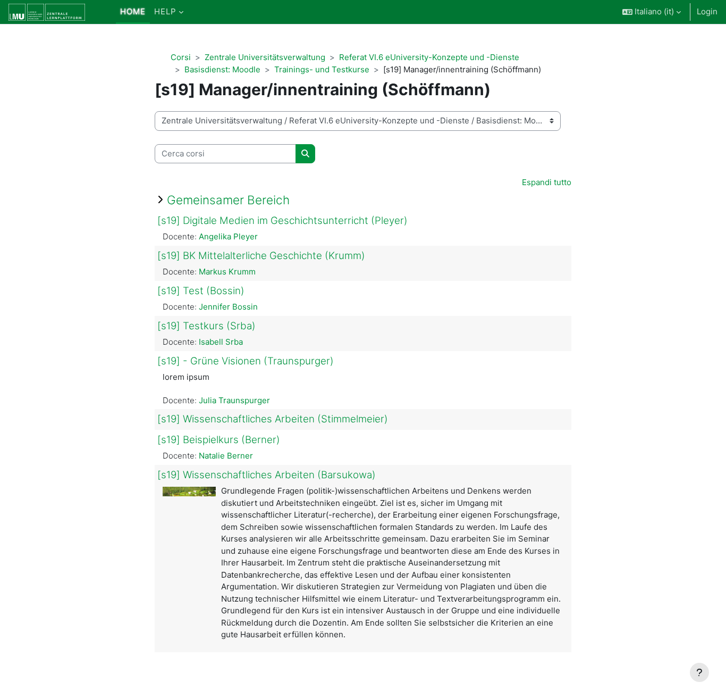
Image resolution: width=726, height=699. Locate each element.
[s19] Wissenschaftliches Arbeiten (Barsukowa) (266, 475)
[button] (651, 12)
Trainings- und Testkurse (321, 69)
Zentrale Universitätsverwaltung (265, 57)
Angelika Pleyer (228, 236)
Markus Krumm (227, 272)
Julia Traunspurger (234, 400)
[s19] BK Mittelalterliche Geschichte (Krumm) (261, 255)
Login (707, 11)
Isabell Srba (221, 342)
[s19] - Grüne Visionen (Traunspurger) (245, 361)
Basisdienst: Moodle (222, 69)
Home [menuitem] (133, 11)
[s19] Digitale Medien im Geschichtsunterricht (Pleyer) (282, 220)
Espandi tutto (546, 182)
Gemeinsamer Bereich (228, 200)
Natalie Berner (226, 456)
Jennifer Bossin (228, 307)
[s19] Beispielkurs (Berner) (218, 440)
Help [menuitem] (165, 11)
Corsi (181, 57)
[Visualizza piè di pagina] (699, 672)
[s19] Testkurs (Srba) (206, 326)
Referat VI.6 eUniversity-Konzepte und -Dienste (429, 57)
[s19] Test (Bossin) (200, 291)
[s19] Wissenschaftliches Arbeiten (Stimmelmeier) (272, 419)
